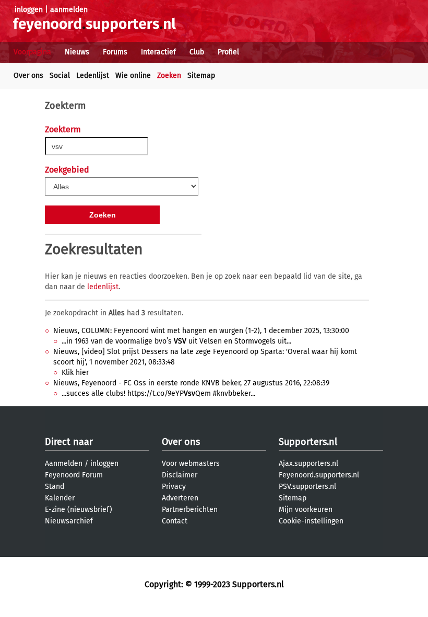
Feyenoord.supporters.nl (319, 475)
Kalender (60, 498)
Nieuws (77, 52)
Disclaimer (179, 475)
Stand (54, 486)
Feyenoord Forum (74, 475)
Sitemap (201, 75)
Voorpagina (32, 52)
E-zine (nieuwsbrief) (78, 509)
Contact (174, 521)
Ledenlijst (92, 75)
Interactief (158, 52)
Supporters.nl (308, 442)
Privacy (174, 486)
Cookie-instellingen (311, 521)
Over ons (28, 75)
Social (60, 75)
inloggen (29, 9)
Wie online (133, 75)
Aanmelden (63, 463)
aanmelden (69, 9)
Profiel (228, 52)
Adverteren (180, 498)
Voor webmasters (191, 463)
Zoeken (169, 75)
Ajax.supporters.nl (308, 463)
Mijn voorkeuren (305, 509)
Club (196, 52)
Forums (115, 52)
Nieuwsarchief (69, 521)
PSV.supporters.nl (307, 486)
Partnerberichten (190, 509)
